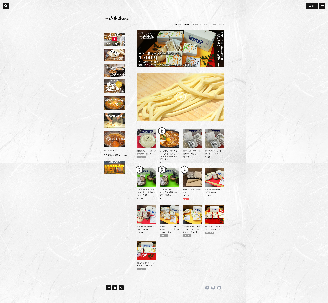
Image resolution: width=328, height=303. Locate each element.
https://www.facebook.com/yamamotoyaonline (207, 288)
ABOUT (197, 24)
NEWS (187, 24)
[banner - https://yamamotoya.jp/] (114, 86)
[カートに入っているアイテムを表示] (322, 6)
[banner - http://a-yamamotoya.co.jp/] (114, 70)
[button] (312, 6)
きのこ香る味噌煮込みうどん (115, 155)
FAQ (206, 24)
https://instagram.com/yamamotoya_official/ (213, 288)
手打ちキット (109, 150)
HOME (178, 24)
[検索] (6, 6)
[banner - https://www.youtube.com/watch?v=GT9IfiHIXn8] (114, 39)
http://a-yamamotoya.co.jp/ (219, 288)
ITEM (214, 24)
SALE (221, 24)
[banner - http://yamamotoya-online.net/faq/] (114, 54)
